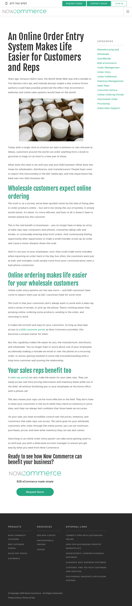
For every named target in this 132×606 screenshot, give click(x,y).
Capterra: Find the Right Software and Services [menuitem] (86, 569)
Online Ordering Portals (110, 94)
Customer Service (107, 90)
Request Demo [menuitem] (74, 3)
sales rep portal (19, 377)
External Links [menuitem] (76, 527)
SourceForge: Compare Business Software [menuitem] (85, 555)
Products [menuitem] (14, 527)
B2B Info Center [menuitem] (46, 535)
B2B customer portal (33, 329)
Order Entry (104, 72)
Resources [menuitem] (44, 527)
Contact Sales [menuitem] (98, 3)
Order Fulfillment (107, 76)
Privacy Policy (14, 598)
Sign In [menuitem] (119, 3)
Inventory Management (110, 81)
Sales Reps (103, 85)
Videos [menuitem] (41, 549)
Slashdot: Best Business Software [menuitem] (86, 562)
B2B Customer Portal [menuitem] (16, 546)
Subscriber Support (108, 108)
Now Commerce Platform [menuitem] (17, 537)
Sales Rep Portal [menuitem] (18, 553)
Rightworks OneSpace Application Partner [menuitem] (86, 578)
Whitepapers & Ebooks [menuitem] (45, 542)
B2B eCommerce (107, 63)
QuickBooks (104, 58)
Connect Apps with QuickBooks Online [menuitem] (84, 537)
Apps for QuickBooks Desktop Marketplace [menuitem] (83, 546)
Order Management (108, 67)
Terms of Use (29, 598)
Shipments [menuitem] (14, 558)
